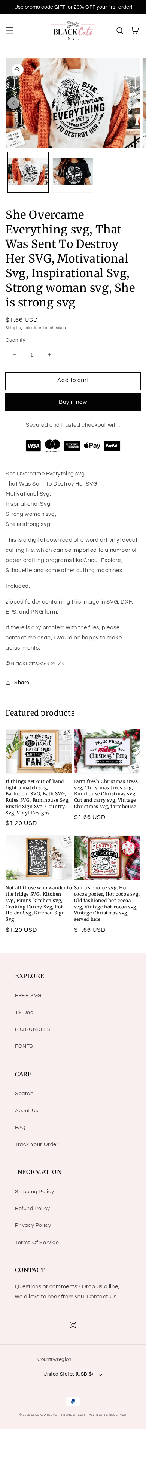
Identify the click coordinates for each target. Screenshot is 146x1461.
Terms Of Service (37, 1242)
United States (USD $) (68, 1374)
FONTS (24, 1046)
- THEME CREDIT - (73, 1414)
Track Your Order (37, 1144)
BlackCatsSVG (44, 1414)
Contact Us (102, 1297)
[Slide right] (133, 103)
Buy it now (73, 402)
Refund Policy (32, 1208)
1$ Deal (25, 1012)
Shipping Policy (34, 1191)
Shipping (14, 328)
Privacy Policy (33, 1225)
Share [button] (22, 682)
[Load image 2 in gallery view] (73, 172)
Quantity (15, 340)
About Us (27, 1110)
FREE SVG (28, 995)
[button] (9, 30)
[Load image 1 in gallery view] (28, 172)
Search (24, 1093)
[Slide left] (13, 103)
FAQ (20, 1127)
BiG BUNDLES (33, 1029)
